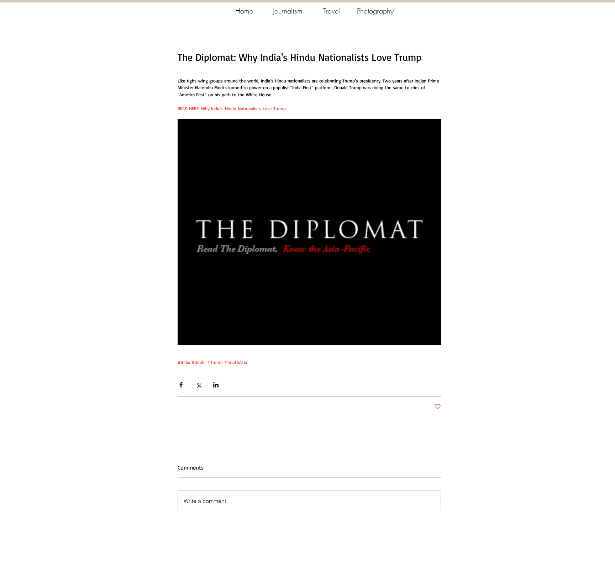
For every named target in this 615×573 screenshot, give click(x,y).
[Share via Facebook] (181, 384)
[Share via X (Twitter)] (198, 384)
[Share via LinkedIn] (215, 384)
